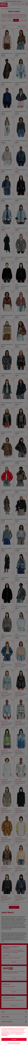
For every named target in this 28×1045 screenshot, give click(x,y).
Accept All (14, 1039)
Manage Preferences (5, 1033)
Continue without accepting (14, 1043)
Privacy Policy (18, 1033)
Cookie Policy (4, 1035)
